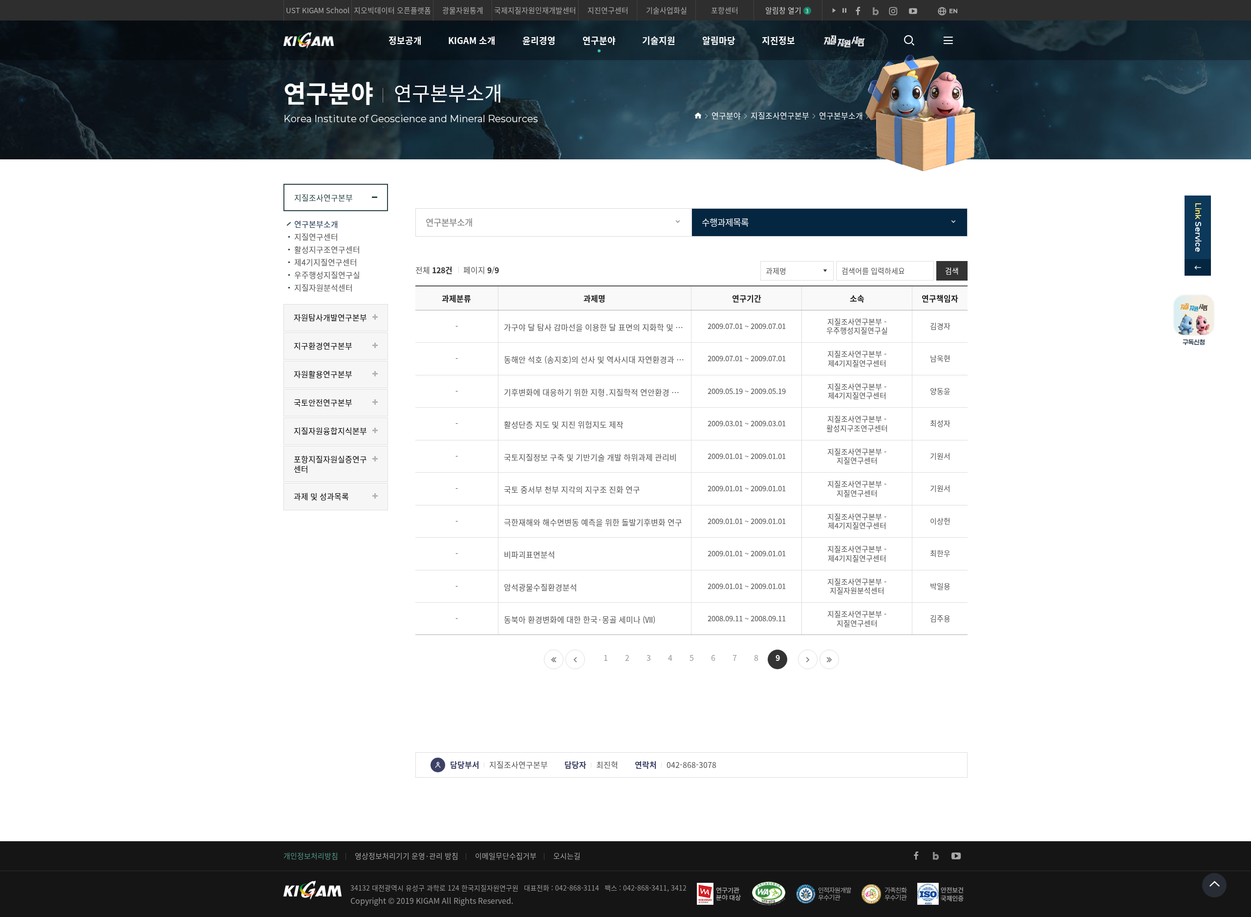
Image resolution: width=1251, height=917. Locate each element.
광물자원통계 (462, 10)
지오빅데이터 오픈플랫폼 (392, 10)
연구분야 (599, 40)
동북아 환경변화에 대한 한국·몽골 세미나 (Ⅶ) (579, 619)
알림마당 (718, 40)
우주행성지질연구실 (327, 275)
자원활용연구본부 (323, 374)
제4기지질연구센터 (325, 262)
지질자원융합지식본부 (330, 431)
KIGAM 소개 (472, 40)
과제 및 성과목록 (321, 496)
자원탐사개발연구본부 (330, 317)
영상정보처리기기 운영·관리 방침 (406, 856)
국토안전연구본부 (323, 402)
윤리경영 (539, 40)
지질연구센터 (316, 236)
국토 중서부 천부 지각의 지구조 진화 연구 (572, 489)
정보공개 (405, 40)
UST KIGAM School (317, 10)
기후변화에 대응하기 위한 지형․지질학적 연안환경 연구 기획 (595, 392)
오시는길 (567, 856)
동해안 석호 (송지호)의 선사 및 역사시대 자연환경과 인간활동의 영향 (595, 359)
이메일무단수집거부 (506, 856)
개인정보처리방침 (310, 856)
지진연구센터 (607, 10)
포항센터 (724, 10)
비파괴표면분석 (529, 554)
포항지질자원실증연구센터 (330, 464)
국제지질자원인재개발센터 (535, 10)
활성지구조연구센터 (327, 249)
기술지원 (658, 40)
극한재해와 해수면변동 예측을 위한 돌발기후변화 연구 (593, 522)
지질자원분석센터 (323, 287)
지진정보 (778, 40)
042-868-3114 (577, 888)
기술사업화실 (666, 10)
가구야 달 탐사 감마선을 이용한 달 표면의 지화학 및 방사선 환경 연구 (595, 327)
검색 (952, 270)
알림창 (787, 10)
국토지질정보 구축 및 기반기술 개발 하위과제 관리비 (590, 457)
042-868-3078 (691, 764)
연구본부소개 (841, 115)
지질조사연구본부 (780, 115)
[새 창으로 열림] (916, 856)
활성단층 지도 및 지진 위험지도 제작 (564, 424)
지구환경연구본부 (323, 345)
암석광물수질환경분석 (540, 587)
